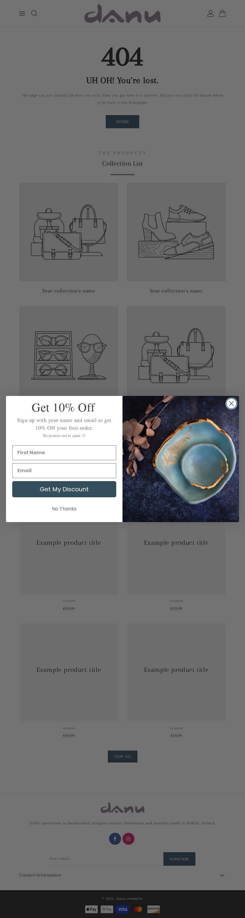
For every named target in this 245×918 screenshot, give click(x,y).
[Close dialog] (231, 403)
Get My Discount (64, 489)
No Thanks (64, 508)
